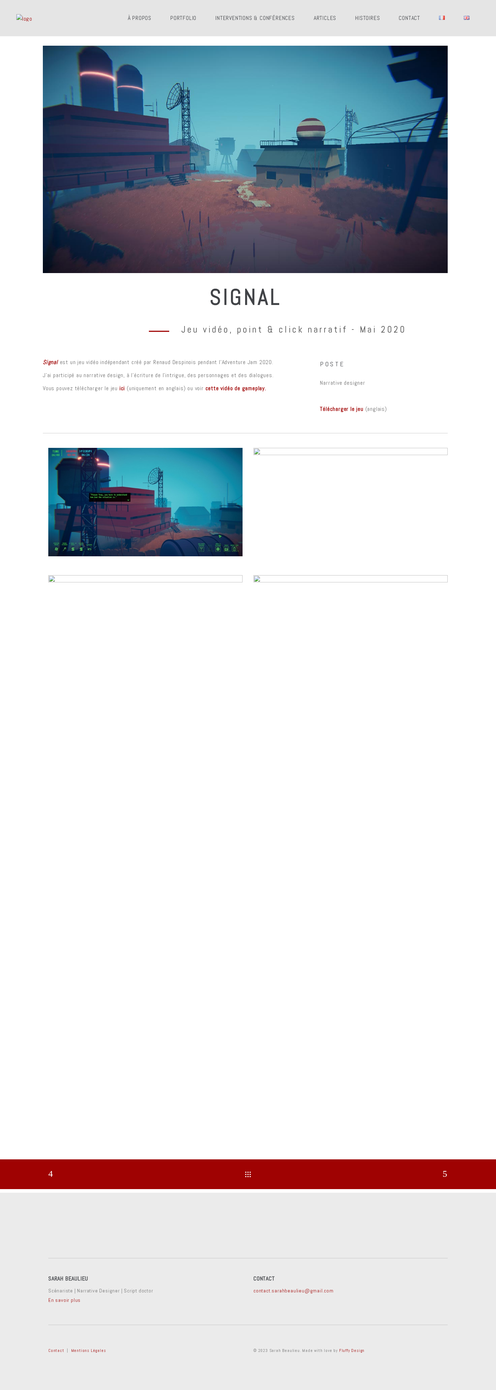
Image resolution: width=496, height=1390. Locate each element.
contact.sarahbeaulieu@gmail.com (293, 1290)
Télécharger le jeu (341, 409)
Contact (56, 1350)
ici (122, 388)
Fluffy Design (352, 1350)
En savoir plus (64, 1300)
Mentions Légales (88, 1350)
